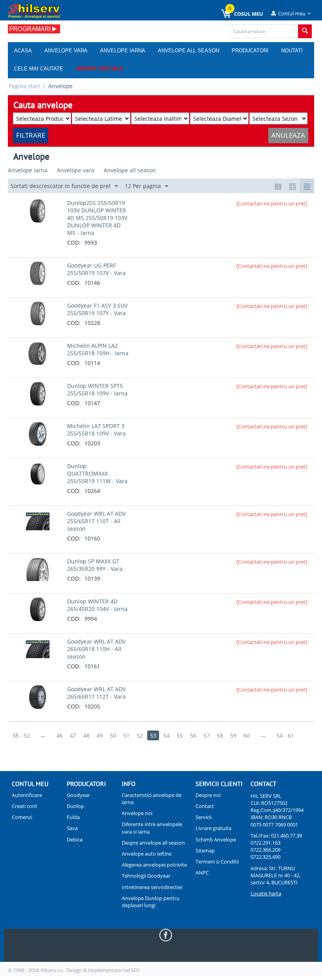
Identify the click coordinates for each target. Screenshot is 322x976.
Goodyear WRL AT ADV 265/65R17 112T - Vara (96, 692)
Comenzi (22, 817)
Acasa (23, 51)
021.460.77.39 (286, 835)
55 (180, 735)
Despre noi (208, 795)
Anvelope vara (66, 51)
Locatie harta (266, 893)
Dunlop (75, 806)
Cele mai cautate (38, 69)
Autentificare (27, 795)
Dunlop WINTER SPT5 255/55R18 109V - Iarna (97, 389)
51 (126, 735)
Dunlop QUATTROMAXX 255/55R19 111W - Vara (97, 473)
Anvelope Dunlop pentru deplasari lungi (150, 902)
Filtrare (30, 135)
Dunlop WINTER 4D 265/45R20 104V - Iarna (97, 605)
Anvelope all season (188, 51)
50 (113, 735)
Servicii (204, 817)
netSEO (131, 970)
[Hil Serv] (34, 10)
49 (100, 735)
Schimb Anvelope (216, 839)
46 (60, 735)
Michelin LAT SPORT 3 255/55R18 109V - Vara (96, 429)
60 (246, 735)
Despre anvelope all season (153, 842)
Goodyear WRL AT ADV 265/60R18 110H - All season (96, 649)
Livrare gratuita (213, 828)
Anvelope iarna (122, 51)
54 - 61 (285, 735)
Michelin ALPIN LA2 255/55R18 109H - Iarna (97, 349)
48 (86, 735)
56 (193, 735)
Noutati (292, 51)
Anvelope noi (137, 813)
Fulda (73, 817)
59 (233, 735)
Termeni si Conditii (217, 861)
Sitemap (205, 850)
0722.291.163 (265, 842)
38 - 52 (21, 735)
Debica (74, 839)
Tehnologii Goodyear (146, 875)
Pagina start (24, 86)
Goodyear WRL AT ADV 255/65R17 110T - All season (96, 521)
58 (220, 735)
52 (140, 735)
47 (73, 735)
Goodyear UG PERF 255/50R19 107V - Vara (96, 269)
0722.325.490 (265, 856)
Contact (205, 806)
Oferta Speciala (100, 69)
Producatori (250, 51)
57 (206, 735)
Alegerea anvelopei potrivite (154, 864)
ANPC (202, 872)
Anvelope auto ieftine (147, 853)
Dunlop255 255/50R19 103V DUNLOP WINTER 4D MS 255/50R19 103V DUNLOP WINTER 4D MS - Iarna (97, 217)
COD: (73, 242)
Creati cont (24, 806)
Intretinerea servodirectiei (152, 887)
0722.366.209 (265, 849)
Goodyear (78, 795)
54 (166, 735)
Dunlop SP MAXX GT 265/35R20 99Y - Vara (95, 564)
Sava (72, 828)
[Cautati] (305, 31)
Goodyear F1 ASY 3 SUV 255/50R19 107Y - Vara (97, 309)
